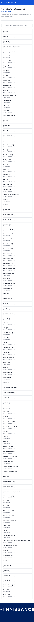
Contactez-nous (17, 617)
